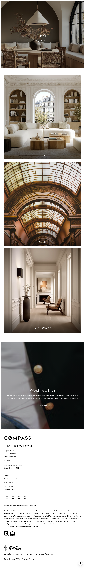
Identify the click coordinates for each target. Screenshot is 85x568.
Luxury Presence (45, 554)
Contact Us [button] (42, 406)
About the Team (10, 479)
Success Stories (10, 486)
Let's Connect (9, 490)
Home (6, 475)
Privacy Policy (28, 559)
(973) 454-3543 (11, 451)
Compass (71, 511)
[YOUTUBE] (19, 498)
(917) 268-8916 (11, 453)
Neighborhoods (10, 482)
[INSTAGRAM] (7, 498)
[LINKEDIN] (13, 498)
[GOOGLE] (25, 498)
